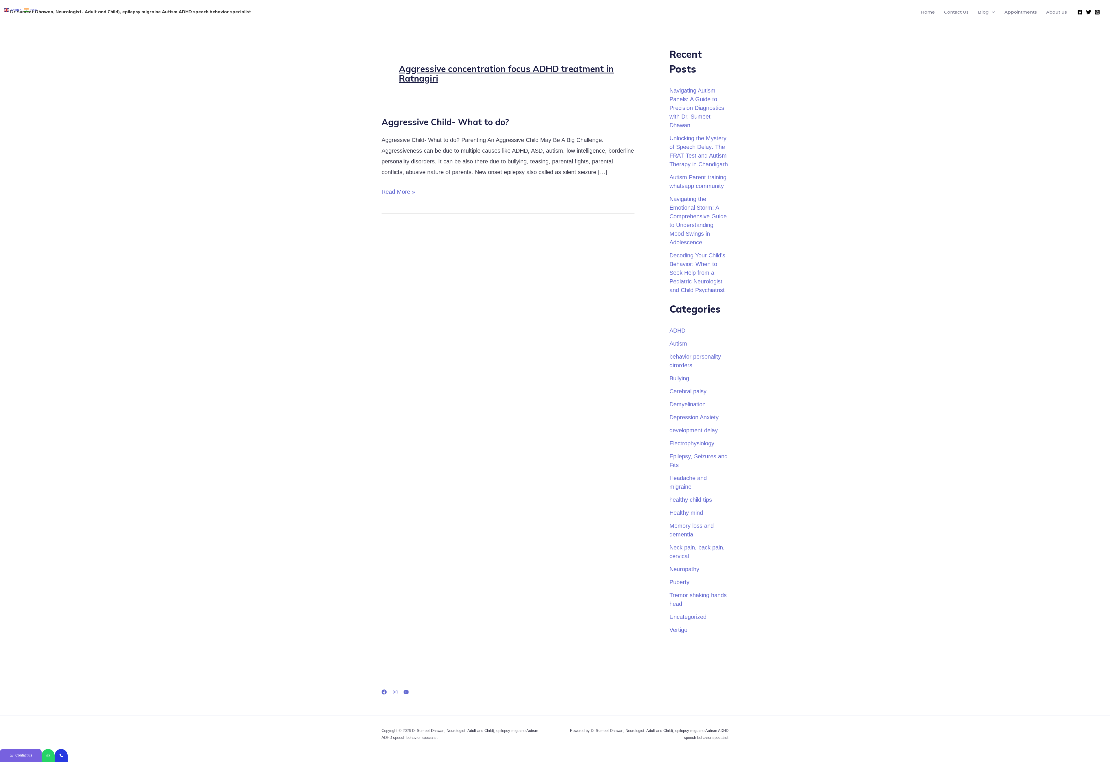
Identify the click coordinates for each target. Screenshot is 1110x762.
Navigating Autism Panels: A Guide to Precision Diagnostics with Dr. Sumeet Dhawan (696, 107)
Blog (983, 12)
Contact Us (956, 12)
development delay (693, 430)
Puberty (679, 582)
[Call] (61, 755)
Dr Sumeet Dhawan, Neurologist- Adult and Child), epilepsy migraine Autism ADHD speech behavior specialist (130, 11)
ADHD (677, 330)
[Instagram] (1097, 12)
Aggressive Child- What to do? (445, 122)
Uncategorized (687, 617)
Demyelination (687, 404)
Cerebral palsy (687, 391)
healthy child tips (690, 500)
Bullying (679, 378)
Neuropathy (684, 569)
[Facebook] (1080, 12)
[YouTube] (406, 692)
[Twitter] (1088, 12)
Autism (678, 343)
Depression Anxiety (694, 417)
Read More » (398, 191)
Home (928, 12)
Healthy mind (686, 513)
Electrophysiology (691, 443)
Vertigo (678, 630)
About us (1056, 12)
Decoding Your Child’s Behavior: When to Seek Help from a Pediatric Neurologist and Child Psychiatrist (697, 272)
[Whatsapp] (48, 755)
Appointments (1020, 12)
